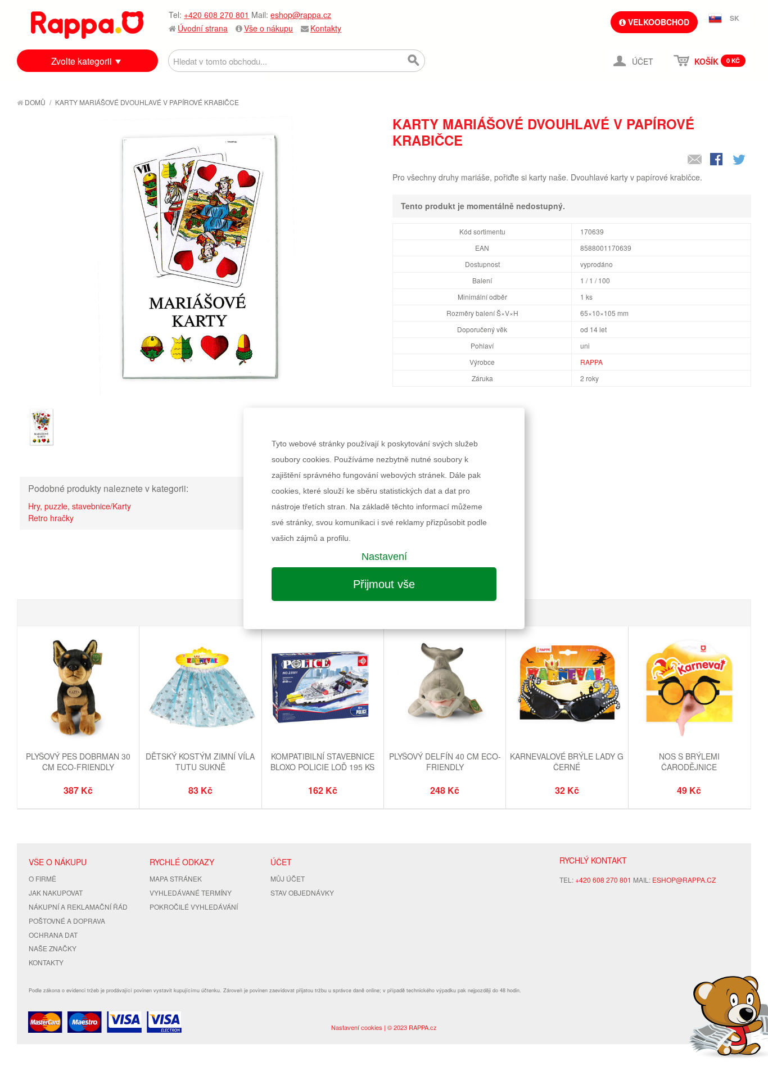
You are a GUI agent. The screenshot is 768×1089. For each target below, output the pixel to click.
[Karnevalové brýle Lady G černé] (566, 688)
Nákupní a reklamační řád (78, 906)
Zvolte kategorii (81, 61)
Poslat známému (695, 160)
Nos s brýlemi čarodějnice (689, 762)
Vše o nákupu (268, 28)
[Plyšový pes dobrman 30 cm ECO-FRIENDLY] (78, 688)
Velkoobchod (657, 22)
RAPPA (591, 362)
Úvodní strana (203, 28)
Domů (34, 102)
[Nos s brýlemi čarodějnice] (689, 688)
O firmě (42, 878)
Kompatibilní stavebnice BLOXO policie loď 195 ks (322, 762)
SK (734, 18)
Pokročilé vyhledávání (194, 906)
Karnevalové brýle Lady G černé (567, 762)
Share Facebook (717, 160)
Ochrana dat (53, 934)
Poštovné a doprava (67, 920)
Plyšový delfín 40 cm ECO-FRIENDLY (445, 762)
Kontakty (325, 28)
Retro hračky (51, 517)
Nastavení (384, 556)
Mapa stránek (176, 878)
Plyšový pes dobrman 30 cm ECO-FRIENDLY (78, 762)
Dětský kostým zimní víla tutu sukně (200, 762)
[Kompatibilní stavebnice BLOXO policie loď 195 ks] (322, 688)
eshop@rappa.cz (300, 14)
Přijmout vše (384, 584)
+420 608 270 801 (216, 14)
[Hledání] (414, 60)
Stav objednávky (302, 892)
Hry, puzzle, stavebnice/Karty (79, 506)
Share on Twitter (740, 160)
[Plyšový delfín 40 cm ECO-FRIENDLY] (444, 688)
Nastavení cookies (356, 1027)
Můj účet (287, 878)
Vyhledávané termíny (191, 892)
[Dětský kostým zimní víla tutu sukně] (200, 688)
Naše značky (52, 948)
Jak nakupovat (56, 892)
